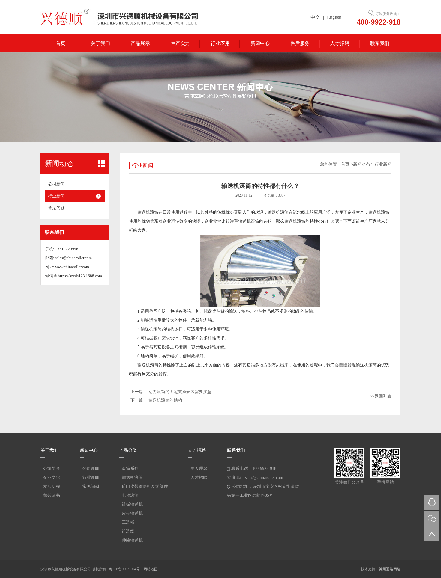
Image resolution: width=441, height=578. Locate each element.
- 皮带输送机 (131, 513)
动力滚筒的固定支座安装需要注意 (180, 392)
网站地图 (150, 569)
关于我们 (100, 43)
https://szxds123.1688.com (80, 276)
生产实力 (180, 43)
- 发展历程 (50, 486)
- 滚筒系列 (129, 468)
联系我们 (379, 43)
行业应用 (220, 43)
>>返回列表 (381, 396)
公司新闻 (56, 184)
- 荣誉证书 (50, 495)
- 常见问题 (89, 486)
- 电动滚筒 (129, 495)
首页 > (347, 164)
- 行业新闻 (89, 477)
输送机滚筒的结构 (165, 400)
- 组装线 (126, 531)
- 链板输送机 (131, 504)
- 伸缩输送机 (131, 540)
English (334, 17)
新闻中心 (260, 43)
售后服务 (300, 43)
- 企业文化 (50, 477)
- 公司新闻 (89, 468)
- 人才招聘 (197, 477)
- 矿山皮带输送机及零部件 (143, 486)
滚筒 (356, 221)
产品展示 (140, 43)
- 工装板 (126, 522)
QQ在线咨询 (432, 502)
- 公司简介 (50, 468)
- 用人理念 (197, 468)
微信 (432, 518)
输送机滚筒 (147, 212)
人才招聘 (340, 43)
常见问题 (56, 208)
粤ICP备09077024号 (125, 569)
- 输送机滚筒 (131, 477)
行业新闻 (56, 196)
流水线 (299, 212)
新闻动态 (361, 164)
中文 (315, 17)
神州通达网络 (389, 569)
